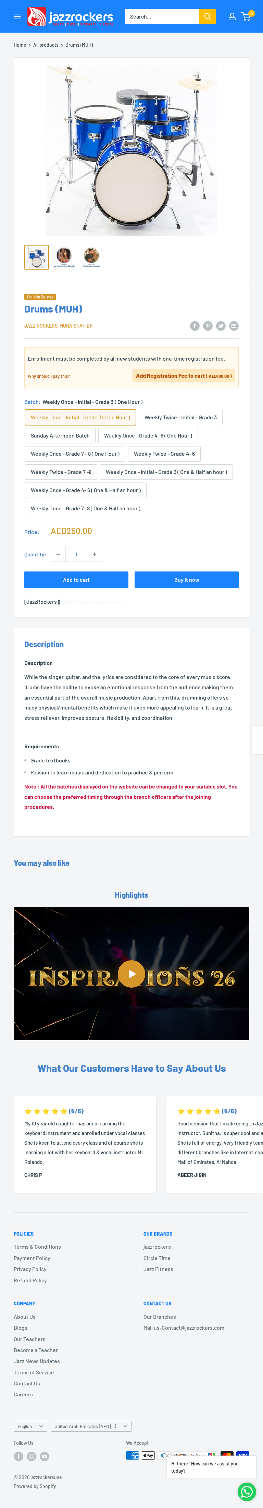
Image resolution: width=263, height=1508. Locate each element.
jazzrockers (157, 1246)
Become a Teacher (36, 1350)
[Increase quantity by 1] (94, 554)
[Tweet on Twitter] (221, 325)
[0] (246, 16)
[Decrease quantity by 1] (58, 554)
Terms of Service (34, 1372)
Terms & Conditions (37, 1246)
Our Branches (159, 1316)
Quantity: (35, 554)
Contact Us (27, 1383)
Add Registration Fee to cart (184, 375)
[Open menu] (17, 16)
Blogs (20, 1327)
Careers (23, 1394)
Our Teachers (30, 1339)
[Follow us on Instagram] (31, 1456)
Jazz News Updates (37, 1361)
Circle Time (157, 1258)
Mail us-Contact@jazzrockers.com (183, 1327)
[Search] (207, 16)
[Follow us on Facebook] (18, 1456)
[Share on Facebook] (195, 325)
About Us (25, 1316)
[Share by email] (234, 325)
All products (46, 45)
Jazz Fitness (158, 1269)
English (24, 1426)
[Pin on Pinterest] (208, 325)
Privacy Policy (30, 1269)
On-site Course (40, 296)
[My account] (232, 16)
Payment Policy (32, 1258)
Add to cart (76, 579)
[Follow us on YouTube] (44, 1456)
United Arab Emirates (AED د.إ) (85, 1426)
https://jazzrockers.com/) (92, 601)
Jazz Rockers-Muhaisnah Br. (59, 326)
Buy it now (186, 579)
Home (20, 45)
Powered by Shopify (35, 1486)
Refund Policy (30, 1280)
